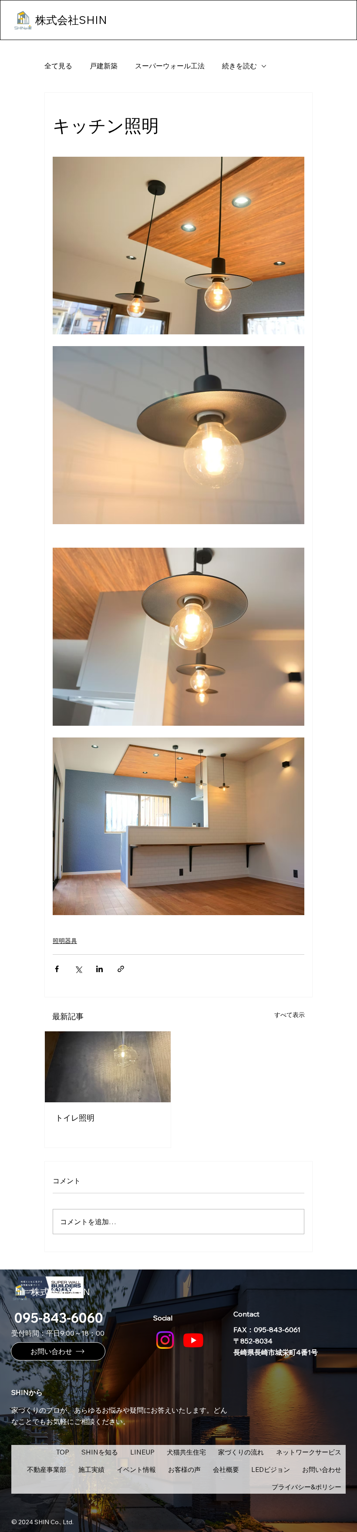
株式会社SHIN (60, 1291)
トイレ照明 (74, 1118)
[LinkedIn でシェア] (99, 969)
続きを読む (239, 65)
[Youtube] (193, 1340)
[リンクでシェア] (121, 969)
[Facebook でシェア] (57, 969)
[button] (142, 1452)
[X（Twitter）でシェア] (78, 969)
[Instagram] (165, 1340)
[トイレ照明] (108, 1066)
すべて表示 (289, 1015)
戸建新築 (104, 65)
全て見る (58, 65)
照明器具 (65, 941)
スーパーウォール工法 (170, 65)
